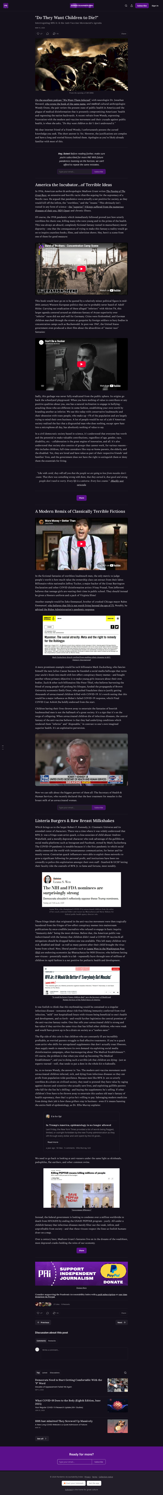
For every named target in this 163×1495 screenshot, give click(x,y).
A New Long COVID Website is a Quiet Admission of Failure (61, 1424)
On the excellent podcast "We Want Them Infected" (63, 100)
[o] (81, 759)
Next (120, 1322)
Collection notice (106, 1477)
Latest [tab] (44, 1373)
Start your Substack (75, 1483)
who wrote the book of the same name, (65, 104)
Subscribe (142, 5)
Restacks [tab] (52, 1341)
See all (40, 1438)
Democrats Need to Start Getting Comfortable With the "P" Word (68, 1381)
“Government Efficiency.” (81, 1210)
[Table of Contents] (3, 747)
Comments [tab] (41, 1341)
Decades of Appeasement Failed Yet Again (53, 1386)
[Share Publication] (131, 5)
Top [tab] (38, 1373)
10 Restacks (65, 1304)
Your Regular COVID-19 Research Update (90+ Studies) (59, 1407)
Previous (45, 1322)
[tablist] (46, 1340)
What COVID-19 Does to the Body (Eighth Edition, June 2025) (68, 1402)
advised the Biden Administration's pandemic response (64, 609)
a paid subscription (105, 1294)
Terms (94, 1477)
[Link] (32, 185)
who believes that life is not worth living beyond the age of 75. (81, 605)
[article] (81, 1386)
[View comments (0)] (47, 33)
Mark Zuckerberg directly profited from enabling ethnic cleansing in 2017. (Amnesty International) (81, 658)
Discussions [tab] (54, 1373)
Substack (69, 1489)
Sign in (155, 5)
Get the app (94, 1483)
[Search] (126, 5)
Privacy (88, 1477)
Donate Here (81, 1288)
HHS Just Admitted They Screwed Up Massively (64, 1421)
